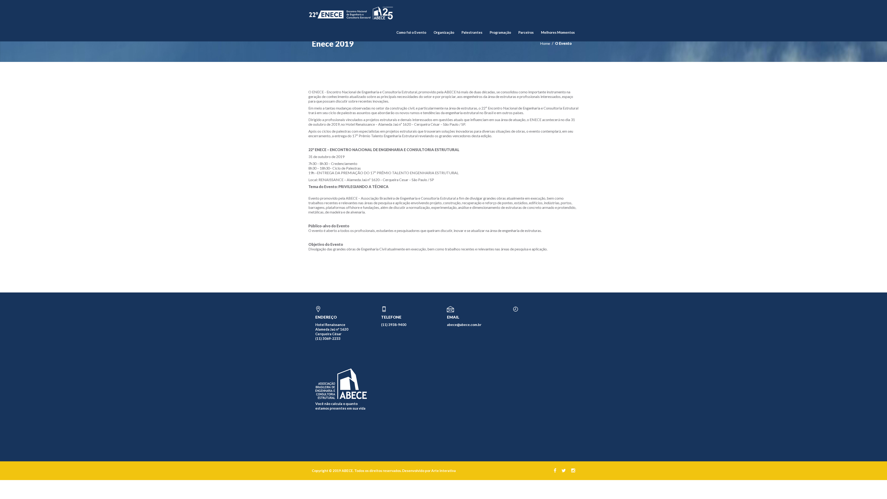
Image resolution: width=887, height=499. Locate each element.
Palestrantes (472, 32)
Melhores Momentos (558, 32)
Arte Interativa (443, 471)
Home (545, 43)
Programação (500, 32)
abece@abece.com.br (464, 325)
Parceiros (526, 32)
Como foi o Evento (411, 32)
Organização (444, 32)
